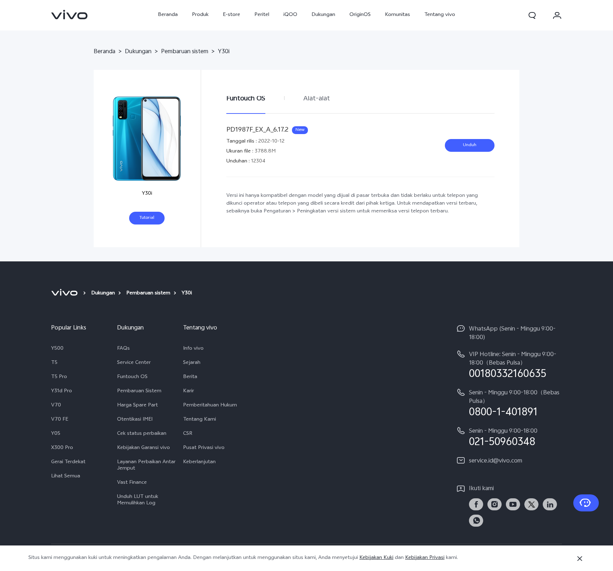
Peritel (261, 15)
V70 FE (59, 420)
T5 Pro (59, 377)
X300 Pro (62, 448)
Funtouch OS (132, 377)
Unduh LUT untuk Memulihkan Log (137, 500)
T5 (54, 363)
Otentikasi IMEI (135, 420)
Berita (190, 377)
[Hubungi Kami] (586, 502)
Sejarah (191, 363)
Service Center (134, 363)
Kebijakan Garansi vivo (143, 448)
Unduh (469, 145)
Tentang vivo (439, 15)
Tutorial (146, 218)
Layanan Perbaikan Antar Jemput (146, 465)
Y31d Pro (61, 391)
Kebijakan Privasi (424, 558)
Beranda (168, 15)
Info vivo (193, 349)
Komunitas (397, 15)
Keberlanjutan (199, 462)
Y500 (57, 349)
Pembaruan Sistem (139, 391)
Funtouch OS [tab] (245, 99)
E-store (231, 15)
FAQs (123, 349)
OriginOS (360, 15)
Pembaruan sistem (184, 52)
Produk (200, 15)
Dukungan (323, 15)
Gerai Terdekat (68, 462)
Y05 (55, 434)
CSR (187, 434)
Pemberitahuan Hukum (210, 406)
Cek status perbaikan (141, 434)
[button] (532, 15)
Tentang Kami (199, 420)
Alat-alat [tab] (316, 99)
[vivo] (65, 294)
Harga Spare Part (137, 406)
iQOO (290, 15)
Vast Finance (132, 483)
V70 (56, 406)
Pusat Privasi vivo (204, 448)
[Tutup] (580, 559)
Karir (188, 391)
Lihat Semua (65, 476)
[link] (69, 15)
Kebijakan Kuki (376, 558)
